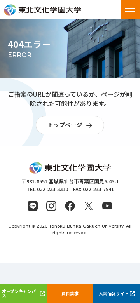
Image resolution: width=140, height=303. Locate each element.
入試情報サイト (114, 293)
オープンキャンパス (19, 293)
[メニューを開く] (130, 9)
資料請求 (70, 293)
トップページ (65, 125)
